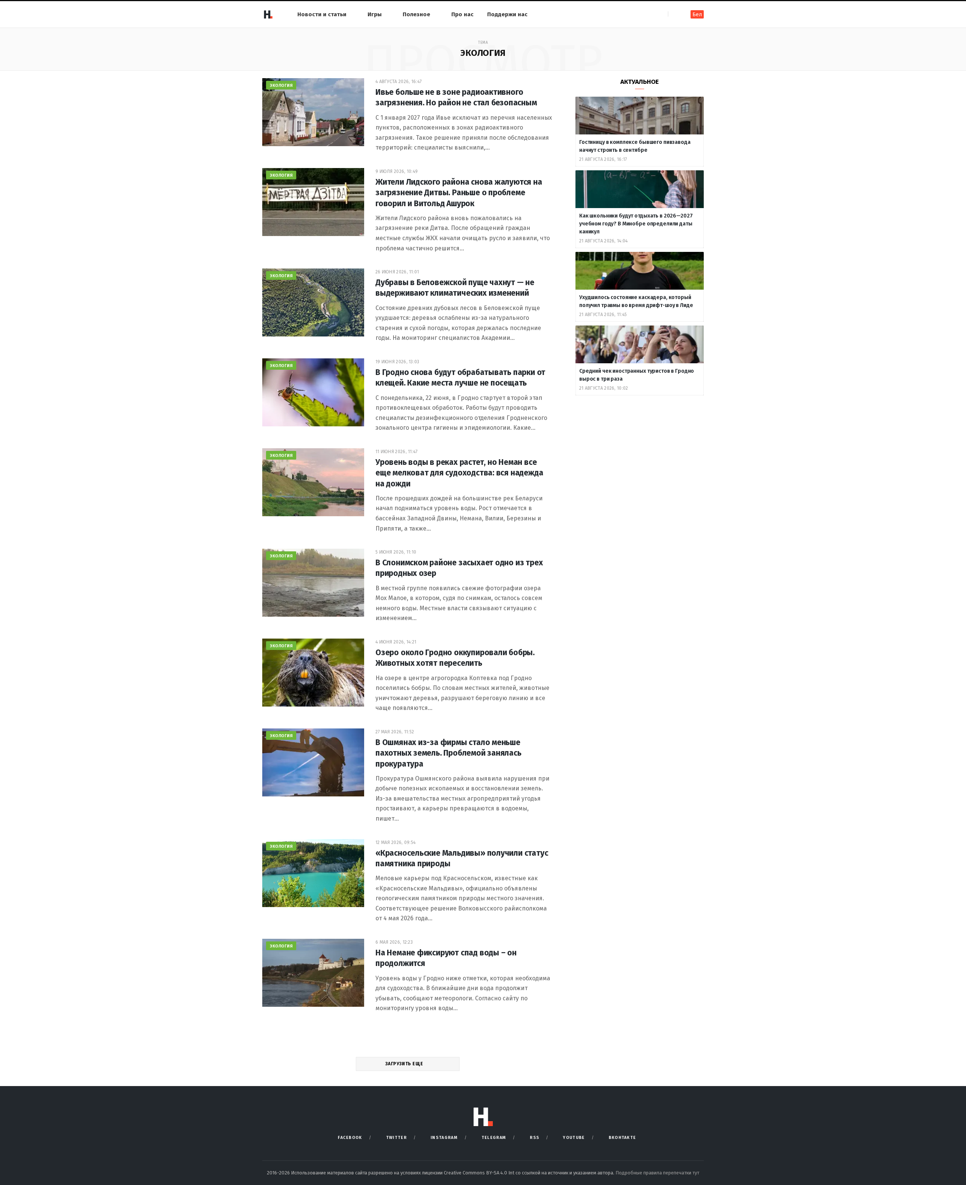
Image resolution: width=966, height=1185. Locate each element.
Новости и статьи (321, 14)
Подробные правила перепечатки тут (657, 1173)
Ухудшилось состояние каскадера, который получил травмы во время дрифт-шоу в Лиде (636, 301)
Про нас (462, 14)
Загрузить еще (404, 1063)
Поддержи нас (507, 14)
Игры (374, 14)
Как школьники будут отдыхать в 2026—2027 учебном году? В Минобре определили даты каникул (635, 224)
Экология (281, 85)
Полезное (416, 14)
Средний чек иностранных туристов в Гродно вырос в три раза (636, 375)
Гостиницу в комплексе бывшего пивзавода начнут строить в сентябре (635, 146)
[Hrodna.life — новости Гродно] (268, 14)
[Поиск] (674, 14)
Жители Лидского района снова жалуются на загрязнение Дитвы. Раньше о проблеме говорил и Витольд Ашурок (458, 192)
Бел (697, 14)
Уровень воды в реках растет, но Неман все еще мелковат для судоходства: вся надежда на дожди (459, 473)
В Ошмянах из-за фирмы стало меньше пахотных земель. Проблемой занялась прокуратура (448, 753)
